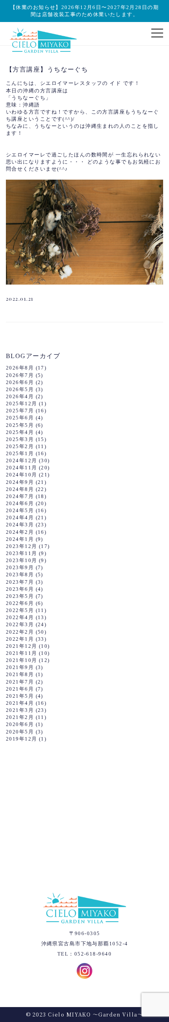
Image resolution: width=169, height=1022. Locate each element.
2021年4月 (20, 703)
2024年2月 (20, 532)
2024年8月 (20, 489)
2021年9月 (20, 667)
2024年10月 (21, 475)
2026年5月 (20, 389)
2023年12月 (21, 546)
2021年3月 (20, 710)
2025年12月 (21, 403)
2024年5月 (20, 510)
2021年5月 (20, 696)
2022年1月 (20, 639)
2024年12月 (21, 460)
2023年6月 (20, 589)
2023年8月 (20, 574)
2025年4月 (20, 432)
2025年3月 (20, 439)
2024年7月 (20, 496)
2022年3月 (20, 624)
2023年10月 (21, 560)
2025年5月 (20, 425)
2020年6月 (20, 724)
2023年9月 (20, 567)
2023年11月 (21, 553)
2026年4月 (20, 396)
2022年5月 (20, 610)
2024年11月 (21, 468)
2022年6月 (20, 603)
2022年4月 (20, 617)
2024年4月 (20, 517)
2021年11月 (21, 653)
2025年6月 (20, 418)
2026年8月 (20, 368)
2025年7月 (20, 411)
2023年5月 (20, 596)
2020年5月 (20, 732)
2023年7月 (20, 582)
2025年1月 (20, 453)
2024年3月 (20, 525)
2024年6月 (20, 503)
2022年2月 (20, 632)
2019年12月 (21, 739)
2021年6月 (20, 689)
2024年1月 (20, 539)
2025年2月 (20, 446)
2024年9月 (20, 482)
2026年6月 (20, 382)
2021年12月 (21, 646)
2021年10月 (21, 660)
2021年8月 (20, 674)
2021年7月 (20, 682)
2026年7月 (20, 375)
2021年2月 (20, 717)
